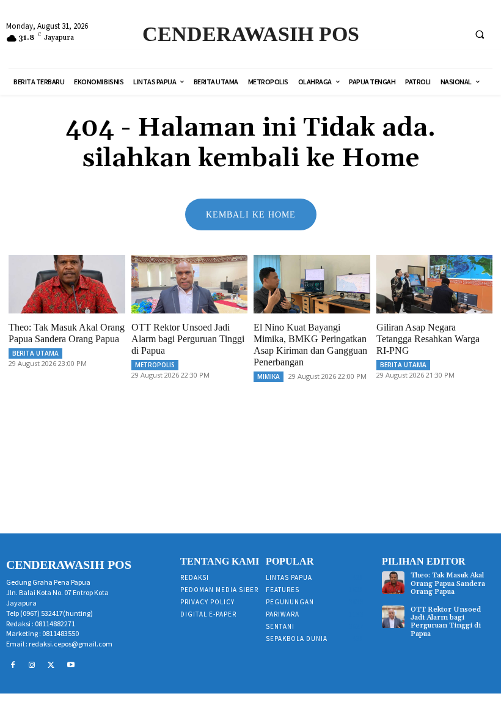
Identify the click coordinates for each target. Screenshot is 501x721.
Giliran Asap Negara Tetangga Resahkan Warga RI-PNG (428, 339)
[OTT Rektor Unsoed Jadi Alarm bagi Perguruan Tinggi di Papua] (189, 284)
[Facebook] (13, 665)
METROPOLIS (155, 364)
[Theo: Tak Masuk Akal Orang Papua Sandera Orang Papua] (67, 284)
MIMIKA (268, 376)
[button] (479, 34)
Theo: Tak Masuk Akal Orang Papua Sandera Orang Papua (448, 583)
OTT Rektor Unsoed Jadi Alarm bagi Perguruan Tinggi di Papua (187, 339)
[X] (51, 665)
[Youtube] (71, 665)
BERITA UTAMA (35, 353)
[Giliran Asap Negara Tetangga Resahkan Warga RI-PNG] (434, 284)
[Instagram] (32, 665)
